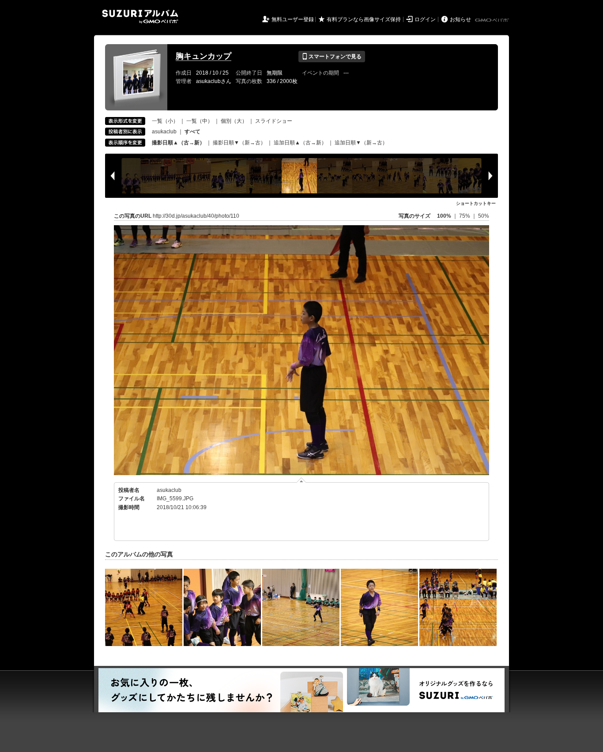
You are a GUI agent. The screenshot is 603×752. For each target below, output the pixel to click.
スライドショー (273, 121)
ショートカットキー (476, 203)
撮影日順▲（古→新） (178, 143)
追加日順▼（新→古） (361, 143)
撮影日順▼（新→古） (239, 143)
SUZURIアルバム (140, 16)
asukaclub (164, 131)
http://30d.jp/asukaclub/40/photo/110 (196, 216)
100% (444, 216)
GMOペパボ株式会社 (492, 20)
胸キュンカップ (203, 56)
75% (465, 216)
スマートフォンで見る (332, 56)
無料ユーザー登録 (292, 19)
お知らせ (460, 19)
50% (483, 216)
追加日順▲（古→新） (300, 143)
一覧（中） (199, 121)
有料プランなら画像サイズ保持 (364, 19)
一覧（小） (165, 121)
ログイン (425, 19)
